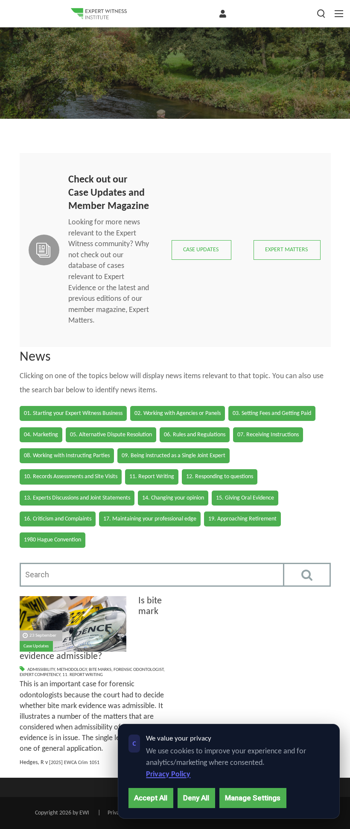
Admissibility (41, 669)
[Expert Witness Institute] (99, 13)
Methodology (72, 669)
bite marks (100, 669)
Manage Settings (252, 798)
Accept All (150, 798)
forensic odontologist (138, 669)
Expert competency (40, 675)
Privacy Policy (168, 774)
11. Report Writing (82, 675)
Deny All (196, 798)
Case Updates (36, 646)
